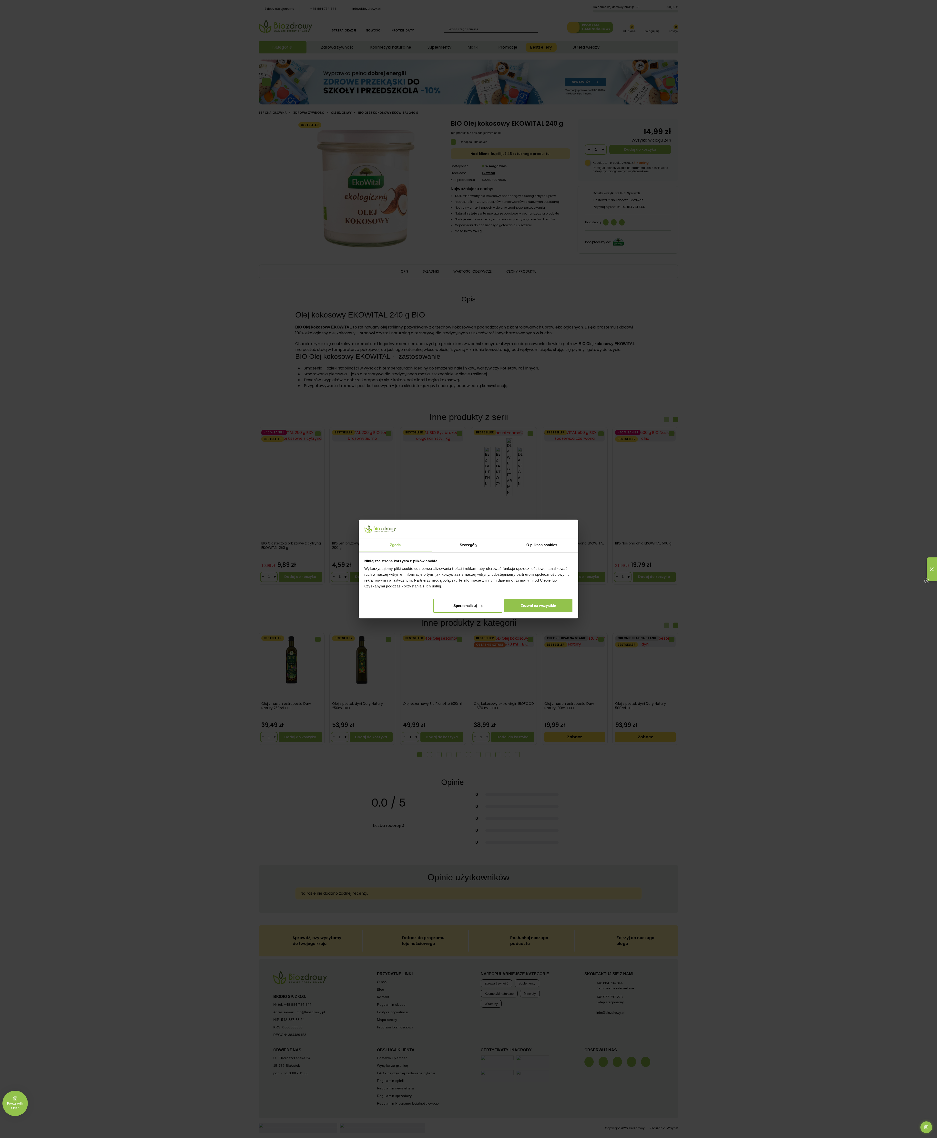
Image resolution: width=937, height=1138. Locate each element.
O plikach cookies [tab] (541, 545)
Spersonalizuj (465, 606)
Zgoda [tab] (395, 545)
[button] (932, 569)
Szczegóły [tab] (469, 545)
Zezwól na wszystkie (538, 606)
